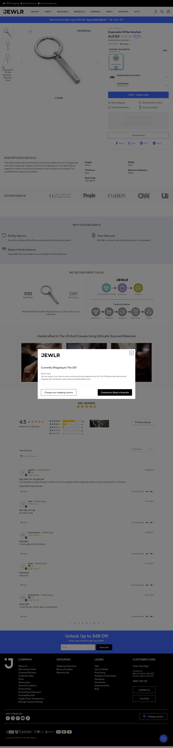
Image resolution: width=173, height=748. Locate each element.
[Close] (131, 353)
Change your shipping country (58, 392)
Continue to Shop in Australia (115, 392)
